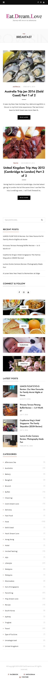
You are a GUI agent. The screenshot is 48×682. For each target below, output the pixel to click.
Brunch (8, 486)
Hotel (7, 545)
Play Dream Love (11, 599)
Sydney (8, 617)
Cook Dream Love (12, 504)
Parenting (9, 593)
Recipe (7, 605)
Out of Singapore (12, 587)
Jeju (6, 557)
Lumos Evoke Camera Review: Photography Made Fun (32, 439)
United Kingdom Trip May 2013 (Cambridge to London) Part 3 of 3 (24, 171)
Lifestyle (8, 563)
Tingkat (8, 622)
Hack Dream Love (12, 533)
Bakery (7, 474)
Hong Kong (9, 539)
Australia (16, 86)
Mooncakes (9, 581)
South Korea (10, 611)
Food (7, 522)
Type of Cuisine (11, 634)
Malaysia (8, 569)
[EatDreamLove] (24, 17)
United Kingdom (11, 646)
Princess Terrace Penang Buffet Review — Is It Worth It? (31, 408)
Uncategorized (11, 640)
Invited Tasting (11, 551)
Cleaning (8, 498)
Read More (24, 117)
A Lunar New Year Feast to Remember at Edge (21, 273)
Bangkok (8, 480)
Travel (15, 163)
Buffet (7, 492)
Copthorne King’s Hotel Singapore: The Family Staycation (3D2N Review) (31, 423)
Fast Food (9, 516)
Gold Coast (9, 527)
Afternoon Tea (10, 462)
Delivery (8, 510)
